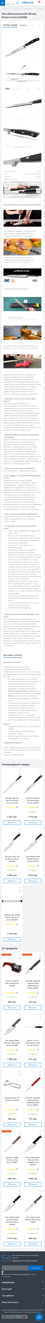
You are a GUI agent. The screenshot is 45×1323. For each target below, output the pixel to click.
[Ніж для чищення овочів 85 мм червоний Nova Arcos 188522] (32, 1084)
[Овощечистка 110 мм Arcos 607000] (12, 1084)
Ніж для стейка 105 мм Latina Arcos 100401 (12, 1159)
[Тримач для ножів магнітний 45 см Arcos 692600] (12, 901)
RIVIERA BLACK (28, 9)
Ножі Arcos (5, 9)
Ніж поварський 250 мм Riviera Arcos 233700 (33, 858)
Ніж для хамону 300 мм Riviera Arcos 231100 (12, 800)
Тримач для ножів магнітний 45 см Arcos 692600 (12, 917)
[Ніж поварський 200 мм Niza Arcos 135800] (32, 1204)
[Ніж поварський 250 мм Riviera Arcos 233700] (32, 842)
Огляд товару (10, 25)
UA (8, 4)
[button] (42, 3)
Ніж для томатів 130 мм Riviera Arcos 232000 (33, 800)
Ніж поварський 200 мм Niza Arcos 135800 (32, 1219)
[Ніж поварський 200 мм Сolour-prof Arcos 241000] (12, 1027)
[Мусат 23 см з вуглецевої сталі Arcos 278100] (32, 1027)
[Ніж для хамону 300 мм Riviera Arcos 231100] (12, 784)
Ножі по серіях (16, 9)
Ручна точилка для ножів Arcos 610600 (12, 983)
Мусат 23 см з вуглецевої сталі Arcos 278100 (33, 1042)
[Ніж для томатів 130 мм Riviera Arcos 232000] (32, 784)
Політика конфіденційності (21, 1274)
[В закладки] (32, 25)
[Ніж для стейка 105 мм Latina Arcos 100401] (12, 1144)
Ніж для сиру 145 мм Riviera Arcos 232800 (12, 858)
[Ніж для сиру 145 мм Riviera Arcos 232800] (12, 842)
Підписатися (36, 1268)
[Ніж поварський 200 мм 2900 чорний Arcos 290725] (32, 1144)
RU (13, 4)
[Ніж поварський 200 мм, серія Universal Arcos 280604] (12, 1204)
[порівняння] (39, 25)
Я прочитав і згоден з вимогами (20, 1275)
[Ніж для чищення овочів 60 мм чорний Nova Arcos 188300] (32, 967)
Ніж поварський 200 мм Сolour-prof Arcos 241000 (12, 1042)
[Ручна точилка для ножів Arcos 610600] (12, 967)
